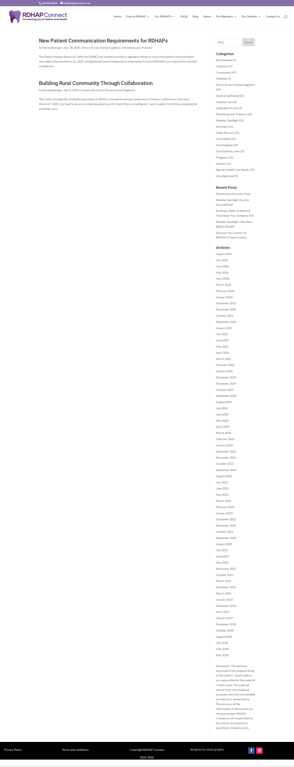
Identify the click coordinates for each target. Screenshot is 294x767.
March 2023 (223, 500)
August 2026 (224, 254)
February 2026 (225, 291)
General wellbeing (227, 95)
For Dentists (249, 16)
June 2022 (222, 556)
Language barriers (227, 108)
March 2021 (223, 581)
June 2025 (222, 340)
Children (221, 66)
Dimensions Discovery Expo (233, 193)
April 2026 (222, 278)
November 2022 (226, 525)
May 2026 (222, 272)
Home (117, 16)
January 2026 (224, 297)
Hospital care (224, 102)
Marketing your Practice (137, 47)
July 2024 (222, 408)
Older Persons (225, 132)
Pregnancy (222, 157)
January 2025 (224, 371)
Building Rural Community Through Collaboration (96, 83)
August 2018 (224, 636)
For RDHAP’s (163, 16)
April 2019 (222, 611)
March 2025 (223, 359)
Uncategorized (225, 176)
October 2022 (224, 531)
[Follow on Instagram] (259, 750)
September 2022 (226, 538)
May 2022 (222, 562)
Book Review (224, 60)
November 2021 (226, 568)
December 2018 (226, 624)
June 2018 (222, 649)
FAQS (184, 16)
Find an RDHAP (136, 16)
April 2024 (222, 426)
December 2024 (226, 377)
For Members (224, 16)
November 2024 (226, 383)
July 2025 (222, 334)
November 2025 (226, 309)
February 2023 (225, 507)
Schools (221, 163)
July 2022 (222, 550)
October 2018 (224, 630)
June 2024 (222, 414)
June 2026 (222, 266)
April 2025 (222, 352)
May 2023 (222, 494)
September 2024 (226, 395)
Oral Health (223, 138)
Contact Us (273, 16)
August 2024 (224, 402)
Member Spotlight (227, 120)
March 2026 (223, 284)
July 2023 (222, 482)
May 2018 (222, 655)
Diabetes (221, 78)
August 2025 (224, 328)
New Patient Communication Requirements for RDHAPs (103, 41)
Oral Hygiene (224, 145)
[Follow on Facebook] (251, 750)
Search (248, 42)
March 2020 (223, 593)
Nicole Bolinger (52, 47)
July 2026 (222, 260)
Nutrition (222, 126)
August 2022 (224, 544)
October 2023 (224, 463)
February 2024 (225, 439)
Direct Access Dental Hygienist (101, 47)
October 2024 (224, 389)
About (207, 16)
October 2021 (224, 575)
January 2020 (224, 599)
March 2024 (223, 433)
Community (88, 90)
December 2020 (226, 587)
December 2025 (226, 303)
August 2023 (224, 476)
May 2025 (222, 346)
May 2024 (222, 420)
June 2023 (222, 488)
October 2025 (224, 315)
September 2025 (226, 321)
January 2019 (224, 618)
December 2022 (226, 519)
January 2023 (224, 513)
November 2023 (226, 457)
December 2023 (226, 451)
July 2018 (222, 642)
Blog (195, 16)
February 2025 (225, 365)
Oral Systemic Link (227, 151)
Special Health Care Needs (232, 169)
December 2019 (226, 605)
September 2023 (226, 470)
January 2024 (224, 445)
